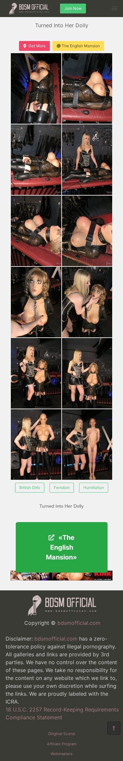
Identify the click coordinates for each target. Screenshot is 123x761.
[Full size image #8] (36, 373)
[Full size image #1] (87, 88)
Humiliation (93, 487)
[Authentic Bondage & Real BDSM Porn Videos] (61, 578)
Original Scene (61, 733)
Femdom (62, 487)
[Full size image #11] (87, 444)
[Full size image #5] (87, 231)
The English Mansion (81, 45)
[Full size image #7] (87, 302)
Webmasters (61, 753)
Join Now (73, 8)
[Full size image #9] (87, 373)
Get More (37, 45)
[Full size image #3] (87, 159)
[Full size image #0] (36, 88)
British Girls (29, 487)
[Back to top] (113, 728)
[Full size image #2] (36, 159)
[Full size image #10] (36, 444)
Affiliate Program (61, 744)
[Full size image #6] (36, 302)
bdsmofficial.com (78, 623)
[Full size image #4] (36, 231)
